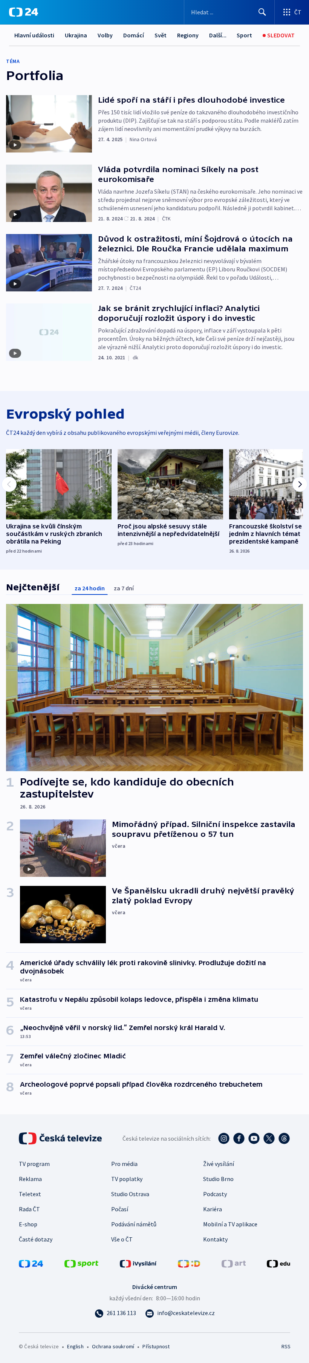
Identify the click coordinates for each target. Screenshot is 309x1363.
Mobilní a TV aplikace (230, 1224)
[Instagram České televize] (224, 1138)
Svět (160, 35)
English (75, 1346)
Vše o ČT (122, 1239)
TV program (34, 1163)
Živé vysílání (218, 1163)
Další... (217, 35)
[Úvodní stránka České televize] (61, 1138)
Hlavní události (34, 35)
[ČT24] (23, 12)
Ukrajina (76, 35)
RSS (285, 1346)
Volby (105, 35)
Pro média (124, 1163)
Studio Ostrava (130, 1194)
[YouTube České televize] (254, 1138)
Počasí (119, 1209)
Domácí (133, 35)
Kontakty (215, 1239)
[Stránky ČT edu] (278, 1263)
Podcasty (215, 1194)
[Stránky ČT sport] (81, 1263)
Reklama (30, 1179)
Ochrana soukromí (113, 1346)
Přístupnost (156, 1346)
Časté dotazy (35, 1239)
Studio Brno (218, 1179)
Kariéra (212, 1209)
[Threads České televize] (284, 1138)
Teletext (30, 1194)
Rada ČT (29, 1209)
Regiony (188, 35)
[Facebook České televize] (239, 1138)
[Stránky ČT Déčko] (189, 1263)
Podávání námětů (133, 1224)
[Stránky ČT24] (31, 1263)
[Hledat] (262, 12)
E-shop (28, 1224)
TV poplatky (126, 1179)
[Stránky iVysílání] (138, 1263)
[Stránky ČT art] (234, 1263)
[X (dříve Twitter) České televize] (269, 1138)
